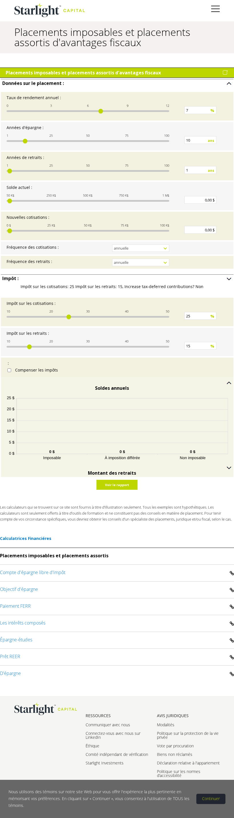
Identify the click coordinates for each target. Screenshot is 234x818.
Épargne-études (16, 640)
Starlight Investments (105, 763)
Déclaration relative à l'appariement (188, 763)
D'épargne (10, 673)
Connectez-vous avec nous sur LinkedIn (113, 735)
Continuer (211, 798)
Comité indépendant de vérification (117, 754)
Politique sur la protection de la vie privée (188, 735)
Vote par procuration (175, 745)
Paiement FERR (15, 606)
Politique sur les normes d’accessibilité (178, 773)
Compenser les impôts (36, 370)
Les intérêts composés (22, 623)
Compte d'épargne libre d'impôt (32, 572)
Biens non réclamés (174, 754)
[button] (117, 83)
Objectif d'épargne (19, 589)
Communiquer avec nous (108, 724)
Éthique (92, 745)
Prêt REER (10, 656)
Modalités (165, 724)
